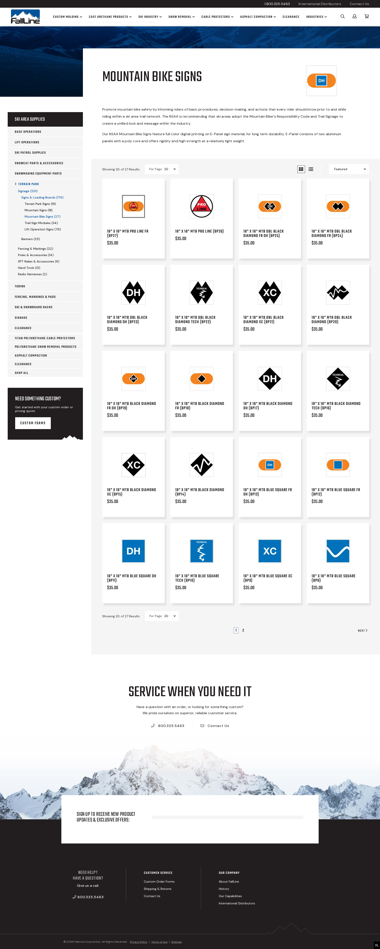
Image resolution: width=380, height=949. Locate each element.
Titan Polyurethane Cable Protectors (45, 338)
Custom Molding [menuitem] (66, 17)
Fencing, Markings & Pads (35, 297)
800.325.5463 (171, 725)
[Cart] (366, 16)
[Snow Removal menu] (193, 16)
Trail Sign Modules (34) (41, 223)
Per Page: (156, 169)
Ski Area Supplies (30, 119)
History (224, 889)
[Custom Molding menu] (80, 16)
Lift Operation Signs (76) (43, 229)
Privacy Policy (138, 942)
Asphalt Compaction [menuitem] (256, 17)
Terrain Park (28, 184)
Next (362, 630)
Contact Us (359, 4)
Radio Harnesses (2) (32, 274)
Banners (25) (30, 239)
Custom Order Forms (159, 881)
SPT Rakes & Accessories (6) (38, 261)
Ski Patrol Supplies (30, 152)
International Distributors (320, 4)
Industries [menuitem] (314, 17)
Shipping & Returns (158, 889)
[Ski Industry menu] (160, 16)
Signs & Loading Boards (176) (42, 197)
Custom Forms (33, 423)
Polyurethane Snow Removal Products (46, 347)
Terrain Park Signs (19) (40, 204)
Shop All (21, 373)
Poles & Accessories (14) (36, 255)
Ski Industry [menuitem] (148, 17)
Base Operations (28, 132)
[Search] (342, 16)
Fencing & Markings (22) (35, 249)
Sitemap (176, 942)
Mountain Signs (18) (39, 210)
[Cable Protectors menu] (232, 16)
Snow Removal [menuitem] (179, 17)
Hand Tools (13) (29, 268)
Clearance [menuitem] (291, 17)
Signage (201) (28, 191)
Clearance (23, 328)
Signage (21, 318)
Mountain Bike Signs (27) (42, 217)
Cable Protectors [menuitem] (215, 17)
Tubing (20, 286)
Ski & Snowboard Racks (34, 307)
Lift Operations (27, 142)
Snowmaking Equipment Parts (38, 173)
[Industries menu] (325, 16)
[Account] (354, 16)
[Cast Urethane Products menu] (130, 16)
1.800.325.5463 (277, 4)
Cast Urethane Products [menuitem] (108, 17)
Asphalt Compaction (31, 355)
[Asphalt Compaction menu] (274, 16)
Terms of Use (159, 942)
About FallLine (229, 881)
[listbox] (169, 169)
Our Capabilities (230, 896)
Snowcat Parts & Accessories (39, 163)
